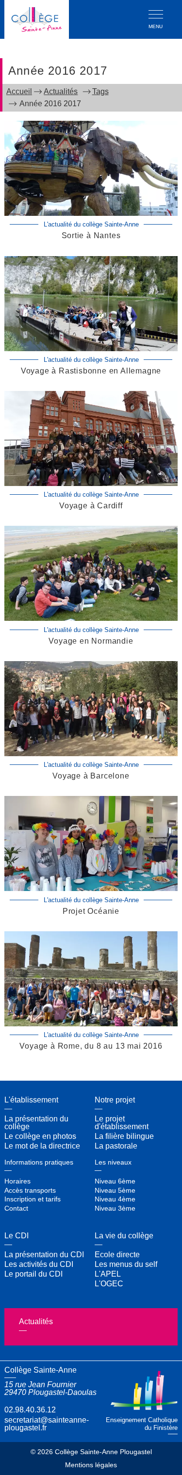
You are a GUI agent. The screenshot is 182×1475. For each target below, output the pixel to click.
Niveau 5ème (115, 1190)
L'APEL (108, 1274)
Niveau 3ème (115, 1208)
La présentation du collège (36, 1123)
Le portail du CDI (33, 1274)
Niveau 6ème (115, 1181)
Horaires (17, 1181)
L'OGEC (109, 1284)
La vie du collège (124, 1236)
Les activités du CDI (38, 1264)
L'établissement (31, 1100)
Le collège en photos (40, 1136)
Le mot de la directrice (42, 1146)
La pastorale (116, 1146)
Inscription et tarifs (32, 1199)
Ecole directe (117, 1254)
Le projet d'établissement (122, 1123)
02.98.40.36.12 (30, 1410)
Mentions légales (91, 1465)
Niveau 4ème (115, 1199)
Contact (16, 1208)
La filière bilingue (124, 1136)
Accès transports (30, 1190)
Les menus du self (126, 1264)
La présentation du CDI (44, 1254)
